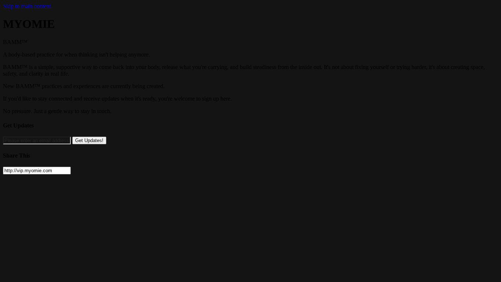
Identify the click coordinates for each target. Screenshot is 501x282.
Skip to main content (27, 6)
